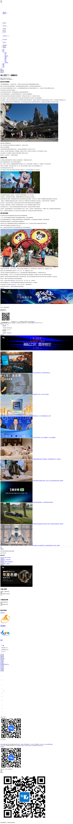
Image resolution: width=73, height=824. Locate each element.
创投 (5, 59)
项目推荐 (6, 55)
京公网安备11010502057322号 (37, 745)
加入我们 (2, 663)
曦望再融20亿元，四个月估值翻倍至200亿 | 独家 (41, 415)
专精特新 (6, 62)
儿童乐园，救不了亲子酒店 (5, 557)
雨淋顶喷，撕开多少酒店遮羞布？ (6, 561)
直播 (3, 63)
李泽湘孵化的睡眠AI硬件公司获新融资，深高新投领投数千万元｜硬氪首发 (46, 459)
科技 (5, 61)
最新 (5, 58)
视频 (3, 64)
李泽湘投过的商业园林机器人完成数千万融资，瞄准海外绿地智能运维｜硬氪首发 (47, 523)
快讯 (3, 50)
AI (5, 54)
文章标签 (2, 668)
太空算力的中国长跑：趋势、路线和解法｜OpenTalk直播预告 (44, 437)
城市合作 (2, 655)
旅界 (1, 78)
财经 (5, 53)
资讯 (3, 51)
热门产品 (2, 667)
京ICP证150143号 (28, 745)
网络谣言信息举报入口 (4, 664)
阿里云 (4, 744)
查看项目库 (2, 612)
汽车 (5, 60)
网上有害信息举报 (49, 744)
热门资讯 (2, 666)
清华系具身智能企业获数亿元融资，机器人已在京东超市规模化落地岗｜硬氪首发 (47, 480)
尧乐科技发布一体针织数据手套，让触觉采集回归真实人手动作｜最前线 (46, 545)
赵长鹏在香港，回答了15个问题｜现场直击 (40, 394)
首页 (3, 49)
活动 (3, 67)
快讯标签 (2, 669)
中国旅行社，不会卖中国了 (5, 559)
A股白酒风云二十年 (4, 647)
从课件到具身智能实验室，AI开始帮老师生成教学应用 (42, 502)
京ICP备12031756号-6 (20, 745)
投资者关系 (2, 658)
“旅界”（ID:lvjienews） (12, 284)
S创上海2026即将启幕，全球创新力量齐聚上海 (41, 372)
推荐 (5, 52)
